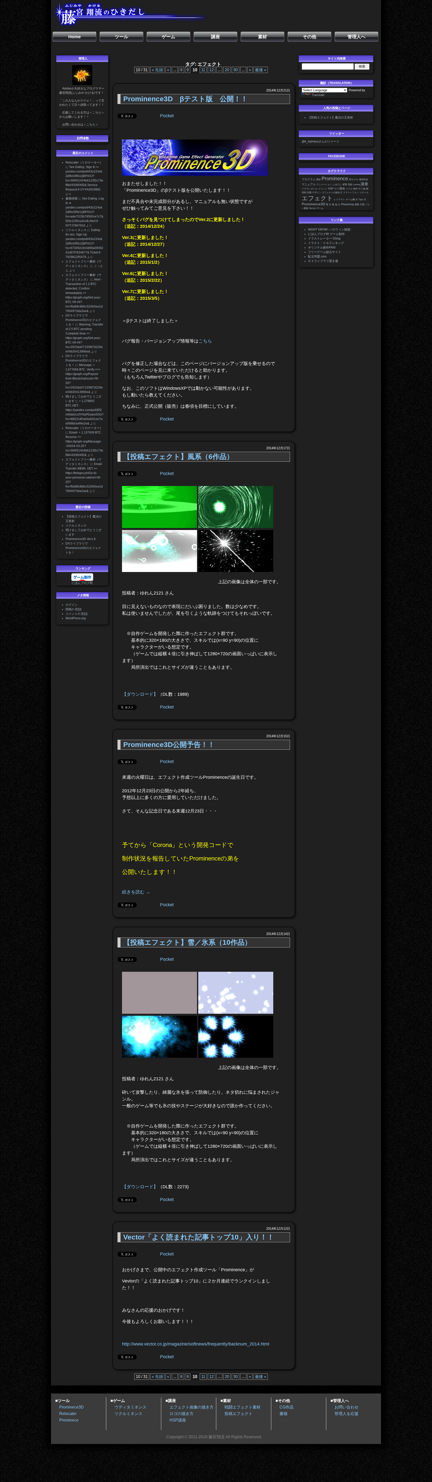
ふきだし (337, 184)
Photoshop (347, 204)
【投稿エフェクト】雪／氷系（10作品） (187, 942)
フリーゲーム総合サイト (324, 252)
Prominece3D (71, 1407)
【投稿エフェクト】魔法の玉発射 (330, 117)
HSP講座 (178, 1420)
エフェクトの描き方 (332, 192)
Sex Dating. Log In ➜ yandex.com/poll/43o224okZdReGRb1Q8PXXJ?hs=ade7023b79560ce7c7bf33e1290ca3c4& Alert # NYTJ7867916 (85, 212)
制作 (355, 189)
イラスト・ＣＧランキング (326, 243)
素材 (318, 179)
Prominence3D (313, 204)
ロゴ (336, 189)
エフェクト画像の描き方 (192, 1407)
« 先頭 (157, 70)
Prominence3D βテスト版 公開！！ (185, 99)
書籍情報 (72, 198)
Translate (318, 95)
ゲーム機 (350, 199)
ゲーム (319, 208)
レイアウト (339, 199)
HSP (331, 188)
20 (227, 70)
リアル (349, 189)
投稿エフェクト (238, 1414)
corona (356, 184)
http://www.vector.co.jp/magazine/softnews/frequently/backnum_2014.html (195, 1344)
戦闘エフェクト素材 (242, 1407)
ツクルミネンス (76, 230)
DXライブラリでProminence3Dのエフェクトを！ (83, 320)
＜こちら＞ (96, 112)
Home (74, 36)
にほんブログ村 (82, 583)
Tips (360, 199)
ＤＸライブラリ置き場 (323, 261)
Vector (312, 208)
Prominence (335, 178)
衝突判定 (363, 179)
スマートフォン (351, 192)
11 (203, 70)
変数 (357, 204)
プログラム (309, 179)
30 (235, 70)
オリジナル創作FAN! (322, 247)
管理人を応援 (346, 1414)
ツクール (364, 192)
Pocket (167, 115)
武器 (309, 192)
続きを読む (136, 892)
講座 (364, 184)
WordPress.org (76, 618)
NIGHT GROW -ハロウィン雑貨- (329, 229)
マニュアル (309, 184)
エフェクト (317, 198)
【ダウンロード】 (140, 694)
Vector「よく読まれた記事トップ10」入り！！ (198, 1237)
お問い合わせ (346, 1407)
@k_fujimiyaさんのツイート (321, 141)
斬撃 (344, 184)
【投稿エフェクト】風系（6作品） (178, 456)
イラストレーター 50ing (324, 238)
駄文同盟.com (317, 256)
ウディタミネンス (130, 1407)
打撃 (362, 204)
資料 (304, 192)
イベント (322, 189)
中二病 (361, 189)
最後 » (260, 70)
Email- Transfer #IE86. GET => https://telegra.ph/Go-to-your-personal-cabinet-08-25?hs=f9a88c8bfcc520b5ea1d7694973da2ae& (84, 477)
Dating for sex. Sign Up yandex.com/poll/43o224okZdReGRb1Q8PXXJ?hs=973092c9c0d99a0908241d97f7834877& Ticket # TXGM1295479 (84, 243)
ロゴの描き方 (182, 1414)
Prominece (68, 1420)
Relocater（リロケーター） (84, 162)
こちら (205, 341)
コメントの (77, 614)
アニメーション (324, 184)
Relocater (67, 1414)
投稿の (74, 609)
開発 (342, 188)
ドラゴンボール (310, 189)
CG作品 (287, 1407)
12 (211, 70)
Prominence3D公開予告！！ (169, 744)
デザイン (316, 192)
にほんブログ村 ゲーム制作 (326, 234)
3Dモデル (353, 179)
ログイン (72, 604)
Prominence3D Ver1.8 (81, 539)
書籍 (350, 184)
